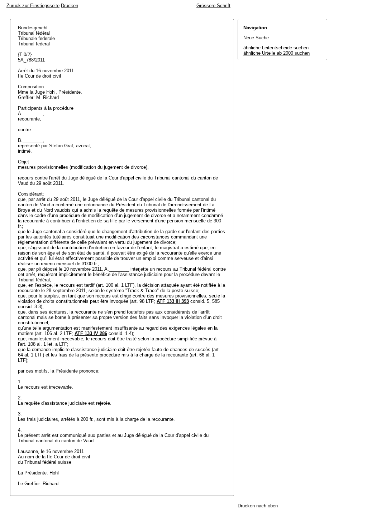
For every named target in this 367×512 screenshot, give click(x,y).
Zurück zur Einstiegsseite (32, 5)
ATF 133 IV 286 (91, 333)
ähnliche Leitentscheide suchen (276, 47)
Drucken (69, 5)
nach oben (267, 505)
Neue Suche (256, 37)
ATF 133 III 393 (173, 301)
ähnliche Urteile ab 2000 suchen (276, 53)
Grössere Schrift (213, 5)
